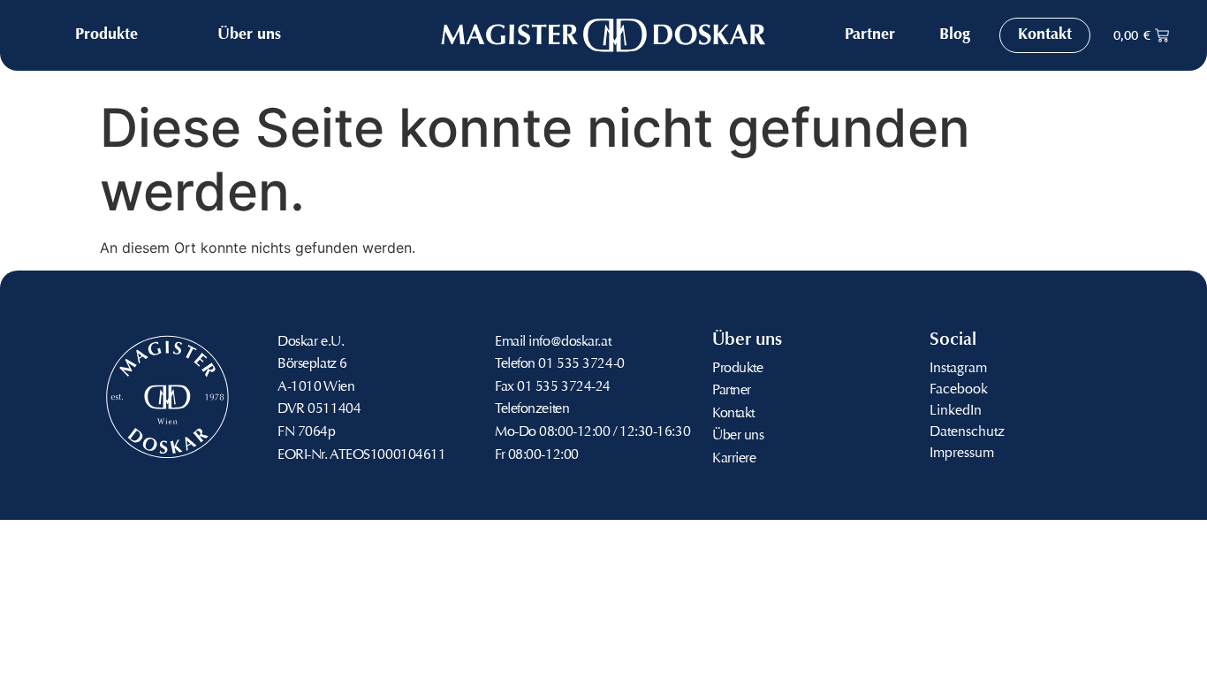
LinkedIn (956, 411)
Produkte (737, 369)
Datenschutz (967, 432)
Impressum (962, 453)
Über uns (737, 436)
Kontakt (733, 414)
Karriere (733, 459)
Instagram (958, 369)
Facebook (959, 390)
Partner (731, 391)
